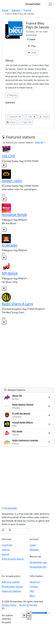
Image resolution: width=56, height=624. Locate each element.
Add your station (11, 581)
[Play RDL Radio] (49, 433)
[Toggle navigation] (50, 4)
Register (34, 549)
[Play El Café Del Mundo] (49, 415)
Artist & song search (13, 558)
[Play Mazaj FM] (49, 397)
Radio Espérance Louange (25, 440)
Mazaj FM (17, 395)
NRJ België (10, 273)
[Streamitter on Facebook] (4, 531)
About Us (35, 581)
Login (33, 545)
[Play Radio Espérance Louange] (49, 442)
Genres (6, 549)
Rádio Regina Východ (22, 404)
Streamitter (10, 508)
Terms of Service (28, 605)
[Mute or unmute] (29, 613)
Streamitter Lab (38, 562)
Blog (32, 595)
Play (33, 46)
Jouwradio (9, 245)
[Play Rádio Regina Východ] (49, 406)
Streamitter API (38, 566)
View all (39, 142)
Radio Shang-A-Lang (17, 303)
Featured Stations (11, 591)
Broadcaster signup (12, 586)
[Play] (24, 615)
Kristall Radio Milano (22, 422)
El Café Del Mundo (21, 413)
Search (5, 554)
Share (45, 116)
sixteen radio (12, 180)
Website (13, 95)
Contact (34, 586)
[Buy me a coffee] (19, 531)
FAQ (32, 591)
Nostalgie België (14, 214)
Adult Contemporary (15, 107)
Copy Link (26, 122)
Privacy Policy (9, 605)
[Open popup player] (29, 617)
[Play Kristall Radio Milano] (49, 424)
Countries (7, 545)
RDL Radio (17, 431)
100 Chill (8, 156)
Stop (33, 52)
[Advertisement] (28, 359)
